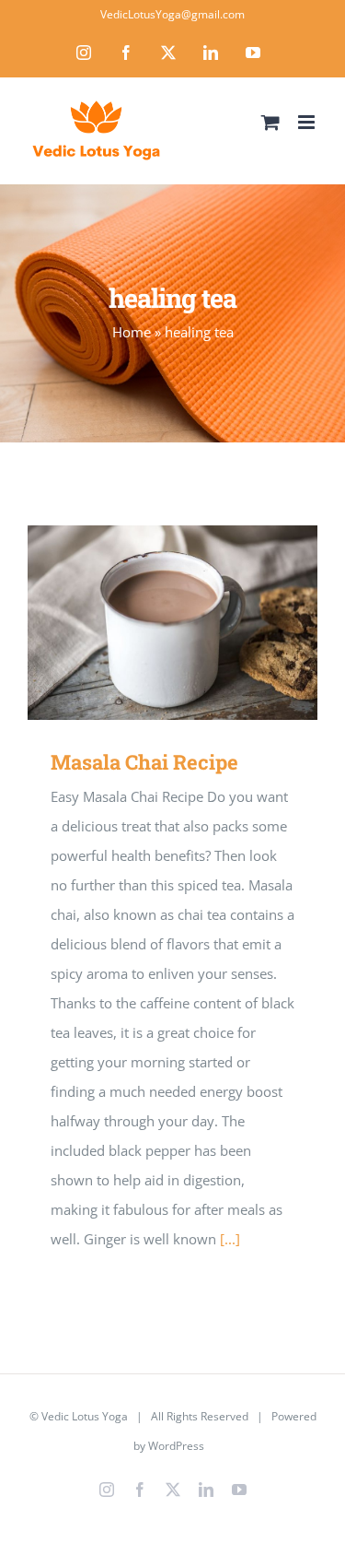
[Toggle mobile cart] (270, 122)
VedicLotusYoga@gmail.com (172, 14)
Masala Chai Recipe (146, 622)
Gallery (199, 622)
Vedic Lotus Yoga (84, 1416)
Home (131, 332)
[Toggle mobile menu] (307, 122)
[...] (230, 1239)
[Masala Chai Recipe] (172, 622)
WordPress (176, 1446)
